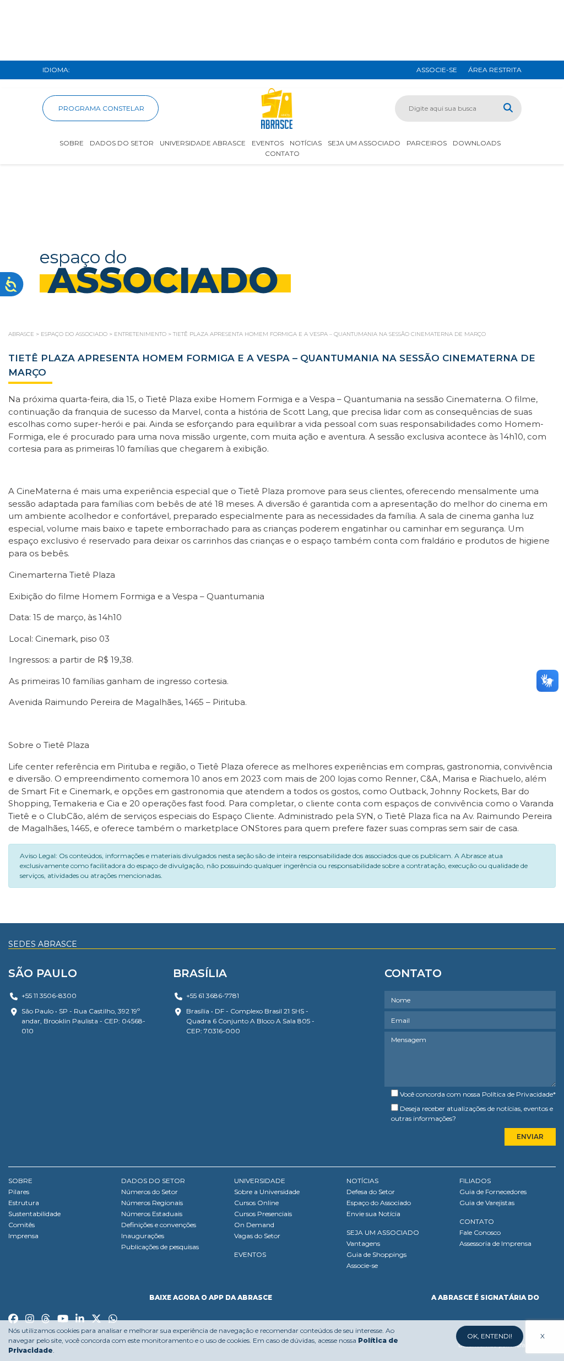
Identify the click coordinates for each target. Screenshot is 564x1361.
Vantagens (363, 1243)
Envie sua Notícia (373, 1214)
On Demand (254, 1225)
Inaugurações (142, 1236)
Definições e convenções (158, 1225)
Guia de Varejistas (486, 1203)
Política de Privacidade (517, 1094)
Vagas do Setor (257, 1236)
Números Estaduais (151, 1214)
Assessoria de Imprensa (495, 1243)
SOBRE (20, 1180)
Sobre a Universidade (267, 1192)
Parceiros (426, 143)
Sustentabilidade (34, 1214)
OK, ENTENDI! (489, 1336)
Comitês (21, 1225)
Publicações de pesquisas (160, 1247)
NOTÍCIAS (362, 1180)
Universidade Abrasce (203, 143)
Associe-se (362, 1265)
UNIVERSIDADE (259, 1180)
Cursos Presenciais (263, 1214)
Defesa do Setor (370, 1192)
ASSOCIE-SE (436, 70)
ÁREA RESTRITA (495, 70)
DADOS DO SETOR (153, 1180)
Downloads (477, 143)
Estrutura (23, 1203)
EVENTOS (250, 1254)
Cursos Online (256, 1203)
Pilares (18, 1192)
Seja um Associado (364, 143)
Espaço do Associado (378, 1203)
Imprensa (23, 1236)
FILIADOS (475, 1180)
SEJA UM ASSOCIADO (382, 1232)
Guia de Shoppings (376, 1254)
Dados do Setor (122, 143)
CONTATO (476, 1221)
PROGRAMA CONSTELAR (100, 108)
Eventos (268, 143)
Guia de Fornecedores (493, 1192)
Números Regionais (152, 1203)
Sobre (71, 143)
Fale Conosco (480, 1232)
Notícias (306, 143)
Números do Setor (149, 1192)
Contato (282, 153)
